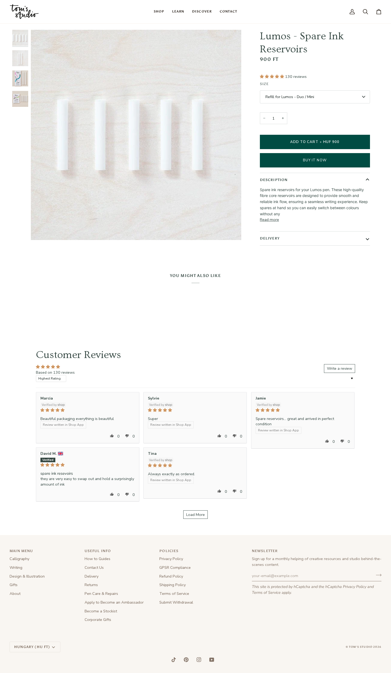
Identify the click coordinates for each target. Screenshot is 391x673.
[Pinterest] (186, 659)
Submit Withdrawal (176, 602)
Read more (269, 219)
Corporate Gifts (98, 619)
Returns (91, 584)
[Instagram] (199, 659)
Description (274, 180)
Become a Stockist (101, 611)
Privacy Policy (354, 586)
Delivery (91, 576)
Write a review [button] (339, 368)
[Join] (377, 575)
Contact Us (94, 567)
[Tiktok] (174, 659)
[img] (87, 410)
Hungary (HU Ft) (32, 647)
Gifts (14, 584)
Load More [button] (195, 514)
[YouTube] (211, 659)
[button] (159, 11)
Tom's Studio (360, 647)
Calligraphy (19, 558)
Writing (16, 567)
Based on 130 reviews (55, 372)
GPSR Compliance (175, 567)
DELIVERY (270, 238)
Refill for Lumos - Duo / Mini (289, 96)
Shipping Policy (172, 584)
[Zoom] (40, 230)
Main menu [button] (21, 551)
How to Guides (97, 558)
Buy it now (315, 160)
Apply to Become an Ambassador (114, 602)
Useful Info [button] (98, 551)
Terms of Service (266, 592)
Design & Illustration (27, 576)
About (15, 593)
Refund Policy (171, 576)
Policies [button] (168, 551)
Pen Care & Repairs (101, 593)
